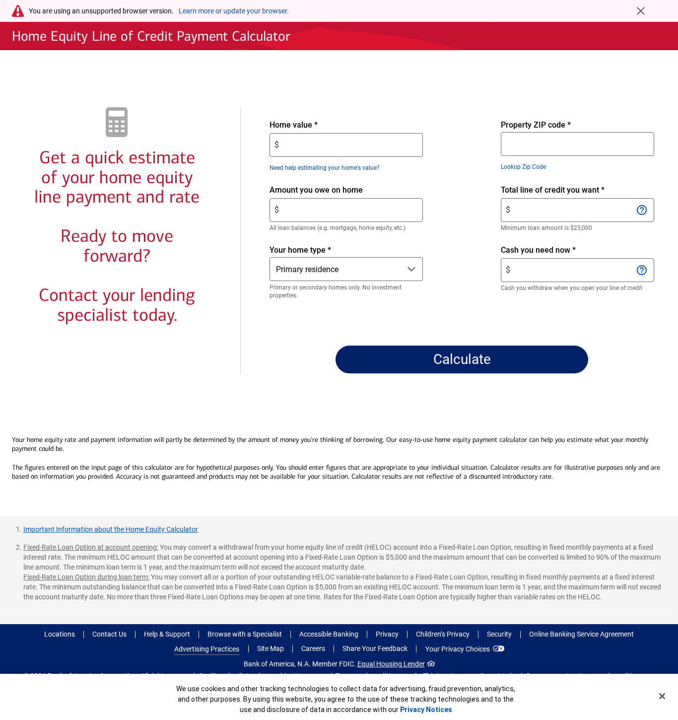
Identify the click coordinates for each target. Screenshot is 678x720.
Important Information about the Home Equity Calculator (110, 529)
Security (499, 634)
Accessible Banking (328, 634)
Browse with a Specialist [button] (244, 634)
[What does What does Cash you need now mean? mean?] (642, 270)
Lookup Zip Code (523, 166)
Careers (313, 648)
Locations (59, 634)
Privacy (387, 634)
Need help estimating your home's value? (325, 167)
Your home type (300, 250)
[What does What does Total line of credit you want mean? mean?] (642, 210)
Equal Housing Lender (391, 664)
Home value (310, 125)
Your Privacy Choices (457, 649)
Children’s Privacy (443, 634)
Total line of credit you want (569, 190)
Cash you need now (555, 250)
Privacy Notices (426, 710)
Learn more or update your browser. (234, 11)
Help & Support (167, 634)
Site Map (270, 648)
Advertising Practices (206, 649)
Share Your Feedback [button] (374, 648)
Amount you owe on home (333, 190)
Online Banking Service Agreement (581, 634)
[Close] (662, 696)
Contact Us (109, 634)
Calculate (462, 359)
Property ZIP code (536, 125)
